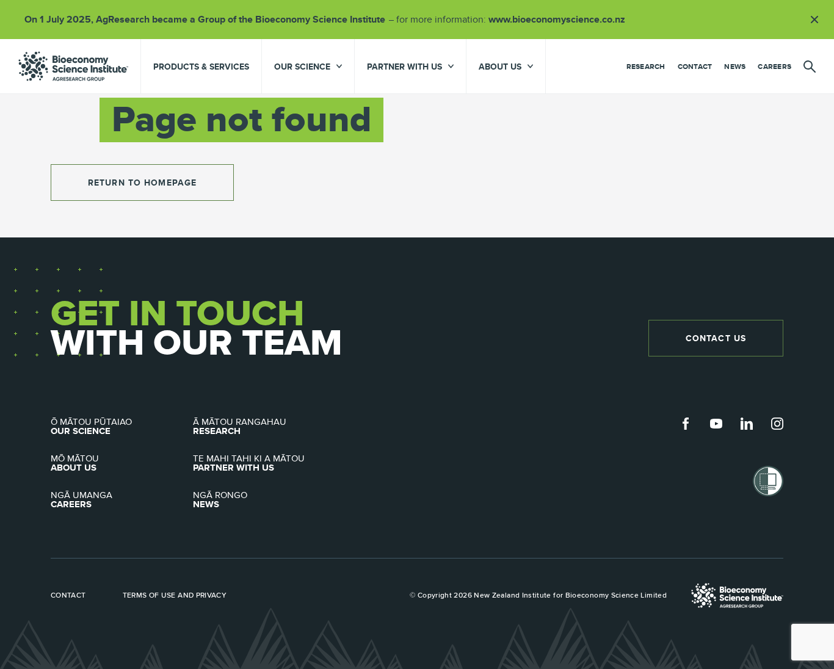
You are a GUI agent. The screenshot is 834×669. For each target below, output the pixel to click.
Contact (695, 66)
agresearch (73, 66)
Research (645, 66)
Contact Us (716, 338)
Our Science (91, 427)
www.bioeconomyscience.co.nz (561, 19)
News (734, 66)
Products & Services (201, 66)
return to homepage (142, 182)
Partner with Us (249, 463)
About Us (75, 463)
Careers (774, 66)
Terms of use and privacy (175, 595)
